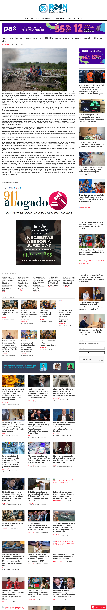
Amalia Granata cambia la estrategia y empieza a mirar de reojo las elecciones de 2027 (38, 558)
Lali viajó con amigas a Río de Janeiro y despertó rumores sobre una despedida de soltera (63, 495)
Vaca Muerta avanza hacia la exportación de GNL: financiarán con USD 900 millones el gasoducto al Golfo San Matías (64, 527)
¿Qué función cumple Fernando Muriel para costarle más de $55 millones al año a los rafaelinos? (91, 306)
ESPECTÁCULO (57, 501)
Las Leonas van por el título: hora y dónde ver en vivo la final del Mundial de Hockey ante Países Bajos (91, 198)
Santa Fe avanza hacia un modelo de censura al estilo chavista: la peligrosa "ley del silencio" (9, 346)
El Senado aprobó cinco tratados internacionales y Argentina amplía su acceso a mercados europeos (91, 118)
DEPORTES (5, 601)
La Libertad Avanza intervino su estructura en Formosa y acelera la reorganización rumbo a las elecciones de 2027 (8, 284)
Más (79, 18)
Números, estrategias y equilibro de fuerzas (45, 313)
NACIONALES (46, 18)
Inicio (27, 18)
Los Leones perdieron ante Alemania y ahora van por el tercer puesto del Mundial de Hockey (91, 225)
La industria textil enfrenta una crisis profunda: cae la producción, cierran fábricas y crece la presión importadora (11, 461)
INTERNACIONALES (59, 18)
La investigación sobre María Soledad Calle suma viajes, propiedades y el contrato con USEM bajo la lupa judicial (23, 283)
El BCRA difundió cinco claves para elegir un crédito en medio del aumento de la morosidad (69, 281)
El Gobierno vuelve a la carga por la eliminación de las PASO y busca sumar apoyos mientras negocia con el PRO (38, 496)
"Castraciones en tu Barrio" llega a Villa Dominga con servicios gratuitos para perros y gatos (91, 171)
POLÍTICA (5, 291)
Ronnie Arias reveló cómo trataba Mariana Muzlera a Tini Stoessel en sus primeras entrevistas (91, 278)
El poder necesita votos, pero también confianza (48, 343)
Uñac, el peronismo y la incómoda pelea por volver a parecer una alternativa (28, 346)
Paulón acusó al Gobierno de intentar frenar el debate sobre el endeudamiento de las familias (54, 281)
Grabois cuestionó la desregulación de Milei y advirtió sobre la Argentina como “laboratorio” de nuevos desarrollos (38, 428)
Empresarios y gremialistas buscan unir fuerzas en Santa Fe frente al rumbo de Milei (39, 526)
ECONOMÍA (71, 18)
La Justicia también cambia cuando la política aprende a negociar (29, 314)
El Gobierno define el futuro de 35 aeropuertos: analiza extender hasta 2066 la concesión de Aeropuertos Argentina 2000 (13, 560)
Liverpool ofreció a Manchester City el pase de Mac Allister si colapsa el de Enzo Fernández (64, 594)
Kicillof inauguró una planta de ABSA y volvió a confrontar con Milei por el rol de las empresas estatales (13, 496)
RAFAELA (34, 18)
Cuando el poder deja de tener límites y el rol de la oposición (90, 332)
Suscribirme (92, 353)
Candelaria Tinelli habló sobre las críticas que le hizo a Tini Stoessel (63, 557)
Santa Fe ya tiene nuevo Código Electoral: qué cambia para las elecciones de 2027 (91, 144)
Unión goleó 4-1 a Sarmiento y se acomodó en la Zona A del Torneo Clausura (38, 594)
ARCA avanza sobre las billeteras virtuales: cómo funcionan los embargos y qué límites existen (39, 459)
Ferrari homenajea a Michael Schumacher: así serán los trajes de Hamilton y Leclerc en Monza (13, 595)
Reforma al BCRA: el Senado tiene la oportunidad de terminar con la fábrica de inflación (66, 315)
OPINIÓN (5, 44)
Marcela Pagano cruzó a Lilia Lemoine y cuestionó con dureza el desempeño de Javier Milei (64, 459)
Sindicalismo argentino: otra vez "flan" (10, 312)
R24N (81, 340)
